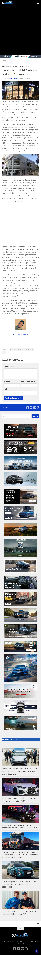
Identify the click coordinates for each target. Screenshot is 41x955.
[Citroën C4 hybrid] (20, 730)
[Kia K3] (20, 519)
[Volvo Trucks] (20, 713)
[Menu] (38, 3)
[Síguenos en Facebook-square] (27, 407)
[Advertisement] (20, 33)
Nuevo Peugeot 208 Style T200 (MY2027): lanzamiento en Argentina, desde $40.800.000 (19, 884)
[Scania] (20, 589)
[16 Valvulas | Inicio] (9, 3)
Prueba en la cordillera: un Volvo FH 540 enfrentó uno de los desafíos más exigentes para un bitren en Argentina (20, 854)
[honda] (20, 572)
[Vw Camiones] (20, 621)
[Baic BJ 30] (20, 437)
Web (5, 389)
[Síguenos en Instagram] (38, 407)
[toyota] (20, 638)
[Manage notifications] (36, 951)
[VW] (20, 536)
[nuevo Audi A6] (20, 503)
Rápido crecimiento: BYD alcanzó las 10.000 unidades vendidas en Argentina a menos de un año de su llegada (19, 771)
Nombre (7, 381)
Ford (4, 60)
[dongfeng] (20, 469)
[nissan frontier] (20, 697)
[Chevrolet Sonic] (20, 605)
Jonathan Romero (12, 78)
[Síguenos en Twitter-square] (31, 407)
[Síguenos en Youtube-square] (34, 407)
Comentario (9, 366)
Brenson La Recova (16, 349)
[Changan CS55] (20, 486)
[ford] (20, 556)
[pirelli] (20, 453)
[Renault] (20, 651)
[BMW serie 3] (20, 681)
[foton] (20, 56)
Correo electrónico (28, 381)
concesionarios (28, 349)
